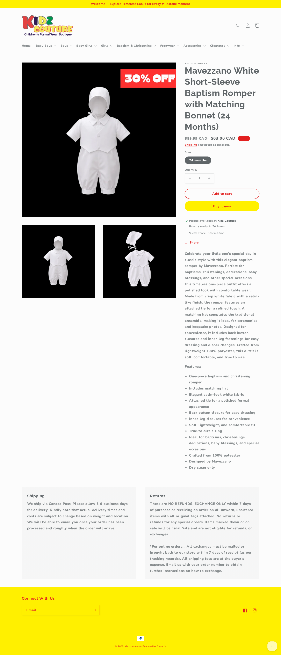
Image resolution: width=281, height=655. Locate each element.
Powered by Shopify (154, 646)
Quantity (191, 170)
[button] (45, 45)
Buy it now (222, 206)
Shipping (191, 144)
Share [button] (194, 242)
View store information (207, 233)
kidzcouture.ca (133, 646)
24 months (198, 160)
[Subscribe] (94, 610)
